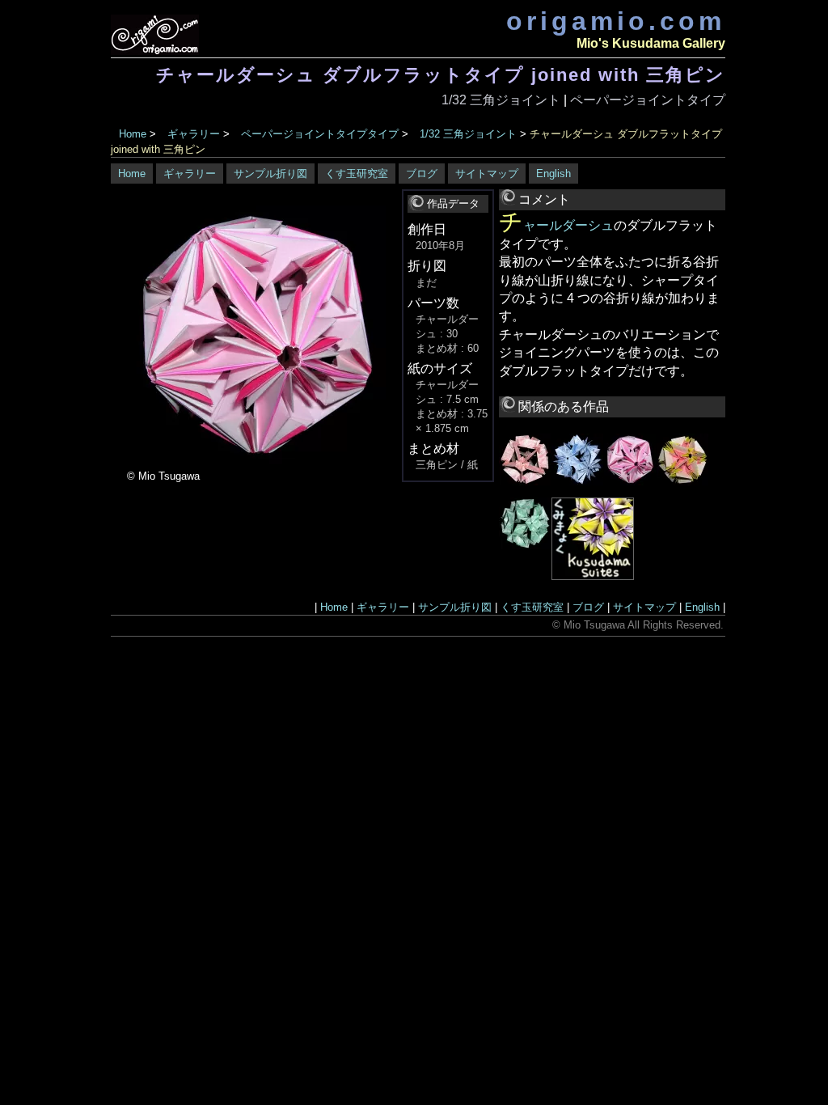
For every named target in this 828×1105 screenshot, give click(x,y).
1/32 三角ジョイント (500, 100)
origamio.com (615, 21)
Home (132, 134)
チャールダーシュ (556, 225)
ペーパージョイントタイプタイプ (320, 134)
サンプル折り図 (270, 173)
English (553, 173)
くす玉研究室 (356, 173)
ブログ (421, 173)
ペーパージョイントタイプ (647, 100)
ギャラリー (193, 134)
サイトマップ (486, 173)
